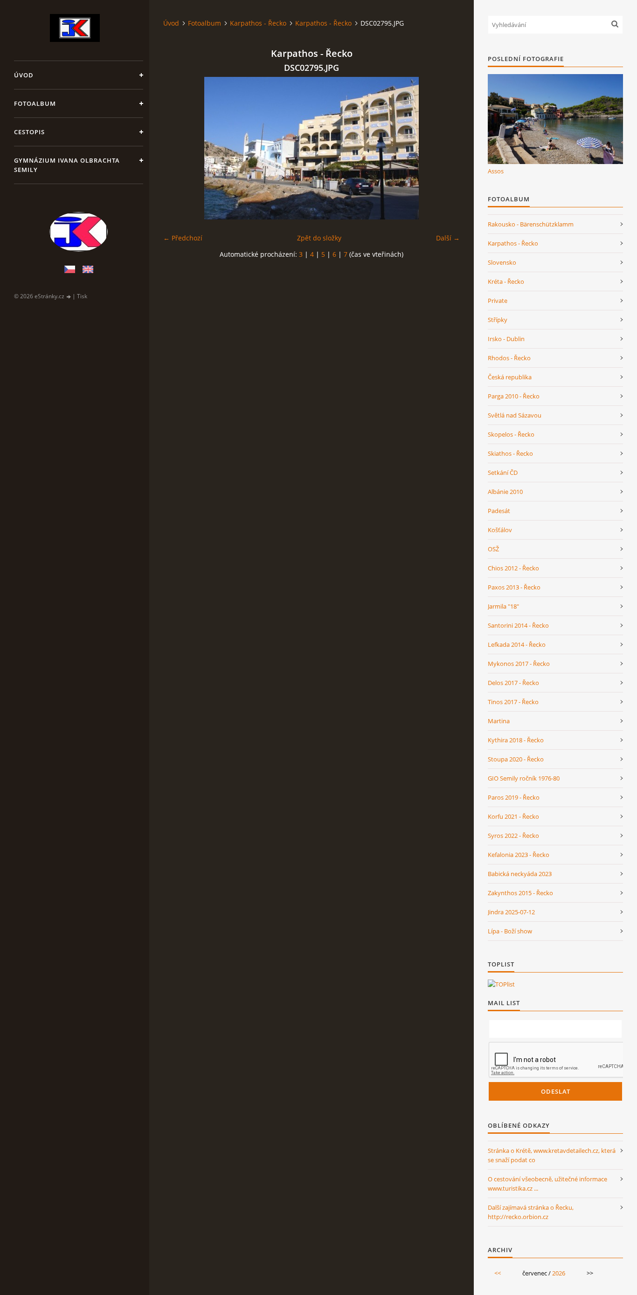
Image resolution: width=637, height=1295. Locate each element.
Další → (448, 237)
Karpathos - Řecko (258, 23)
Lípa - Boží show (510, 931)
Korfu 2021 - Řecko (513, 816)
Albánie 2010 (505, 491)
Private (497, 300)
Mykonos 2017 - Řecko (519, 663)
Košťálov (500, 530)
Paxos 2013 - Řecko (514, 587)
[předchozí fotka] (178, 148)
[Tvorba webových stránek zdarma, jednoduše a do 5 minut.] (69, 296)
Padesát (499, 511)
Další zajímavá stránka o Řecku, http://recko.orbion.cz (531, 1212)
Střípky (497, 319)
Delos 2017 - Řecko (513, 682)
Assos (496, 171)
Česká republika (510, 377)
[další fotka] (444, 148)
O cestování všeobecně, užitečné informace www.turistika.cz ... (547, 1183)
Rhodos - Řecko (509, 358)
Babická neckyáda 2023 (520, 874)
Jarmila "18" (503, 606)
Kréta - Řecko (506, 281)
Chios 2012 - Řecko (513, 568)
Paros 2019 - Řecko (514, 797)
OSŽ (493, 549)
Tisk (82, 296)
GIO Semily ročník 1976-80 (524, 778)
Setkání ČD (503, 472)
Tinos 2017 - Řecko (513, 702)
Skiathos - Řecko (510, 453)
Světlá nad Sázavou (514, 415)
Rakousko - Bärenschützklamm (531, 224)
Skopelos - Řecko (511, 434)
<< (497, 1273)
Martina (499, 721)
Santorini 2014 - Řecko (518, 625)
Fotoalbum (35, 103)
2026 (558, 1273)
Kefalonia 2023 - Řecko (518, 854)
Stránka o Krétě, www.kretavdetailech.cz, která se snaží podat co (552, 1155)
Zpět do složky (319, 237)
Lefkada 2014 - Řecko (517, 644)
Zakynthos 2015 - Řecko (520, 893)
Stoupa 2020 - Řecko (516, 759)
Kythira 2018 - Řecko (516, 740)
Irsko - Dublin (506, 339)
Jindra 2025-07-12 (511, 912)
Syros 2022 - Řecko (513, 835)
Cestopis (29, 132)
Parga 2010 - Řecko (514, 396)
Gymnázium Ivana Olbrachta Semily (67, 165)
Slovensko (502, 262)
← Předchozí (182, 237)
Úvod (24, 75)
